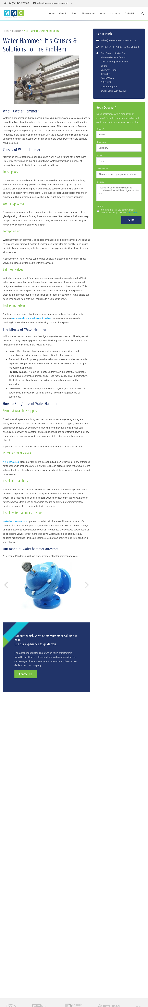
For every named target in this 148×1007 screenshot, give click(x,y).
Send (131, 220)
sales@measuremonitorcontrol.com (119, 40)
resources (16, 30)
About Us (63, 13)
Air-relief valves (11, 462)
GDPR (100, 206)
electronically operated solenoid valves (31, 318)
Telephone (102, 168)
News (74, 13)
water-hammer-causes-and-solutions (41, 30)
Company (101, 142)
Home (51, 13)
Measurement (88, 13)
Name (100, 129)
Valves (103, 13)
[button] (6, 585)
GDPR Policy (132, 213)
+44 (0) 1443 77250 (111, 47)
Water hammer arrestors (15, 521)
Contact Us (130, 13)
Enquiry (101, 182)
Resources (115, 13)
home (6, 30)
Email (100, 155)
